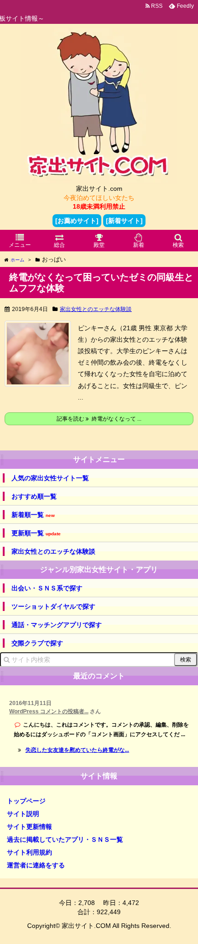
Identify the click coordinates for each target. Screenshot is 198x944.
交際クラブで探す (37, 643)
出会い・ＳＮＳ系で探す (47, 588)
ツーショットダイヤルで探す (53, 606)
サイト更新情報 (29, 826)
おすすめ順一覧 (34, 496)
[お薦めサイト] (77, 220)
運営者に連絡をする (36, 865)
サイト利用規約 (29, 852)
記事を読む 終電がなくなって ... (99, 419)
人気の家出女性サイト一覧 (50, 478)
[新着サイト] (124, 220)
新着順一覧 (33, 514)
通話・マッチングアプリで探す (57, 625)
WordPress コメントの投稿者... (48, 711)
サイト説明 (23, 813)
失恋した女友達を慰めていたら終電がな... (77, 750)
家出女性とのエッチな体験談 (96, 309)
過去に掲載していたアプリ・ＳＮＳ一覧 (65, 839)
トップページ (26, 801)
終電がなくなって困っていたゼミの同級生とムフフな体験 (101, 282)
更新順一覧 (36, 533)
